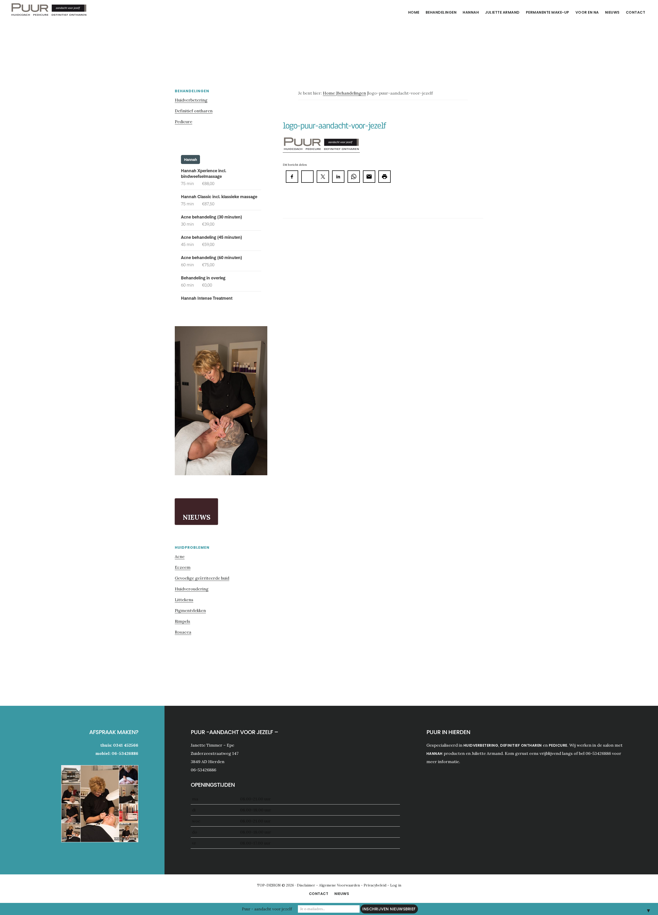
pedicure (558, 745)
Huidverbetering (191, 100)
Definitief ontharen (194, 110)
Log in (395, 885)
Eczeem (182, 567)
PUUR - (48, 11)
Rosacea (183, 632)
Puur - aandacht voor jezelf (267, 909)
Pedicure (183, 121)
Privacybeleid (375, 885)
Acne (180, 556)
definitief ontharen (521, 745)
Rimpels (182, 621)
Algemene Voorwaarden (339, 885)
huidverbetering (480, 745)
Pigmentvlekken (190, 610)
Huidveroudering (191, 588)
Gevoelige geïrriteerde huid (202, 578)
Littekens (184, 599)
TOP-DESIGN (269, 885)
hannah (434, 753)
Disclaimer (306, 885)
